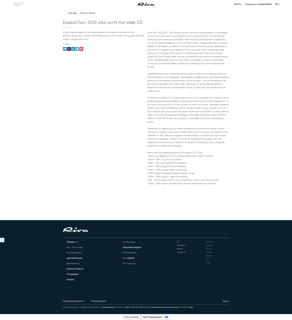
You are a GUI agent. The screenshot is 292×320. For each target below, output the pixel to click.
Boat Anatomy (72, 264)
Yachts (237, 4)
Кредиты (226, 301)
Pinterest (209, 256)
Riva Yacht (73, 13)
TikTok (208, 263)
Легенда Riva (72, 242)
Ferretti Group (69, 307)
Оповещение (181, 252)
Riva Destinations (74, 253)
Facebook (209, 242)
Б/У (178, 242)
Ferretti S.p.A (98, 307)
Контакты (70, 280)
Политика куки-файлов (98, 301)
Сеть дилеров (72, 274)
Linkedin (209, 252)
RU (277, 4)
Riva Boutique (129, 242)
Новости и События (87, 13)
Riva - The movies (74, 247)
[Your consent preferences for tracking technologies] (2, 240)
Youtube (209, 249)
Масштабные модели (132, 247)
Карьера (179, 249)
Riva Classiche (129, 264)
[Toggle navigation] (18, 4)
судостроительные (74, 258)
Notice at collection (131, 317)
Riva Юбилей (128, 258)
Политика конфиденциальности (73, 301)
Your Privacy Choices (152, 317)
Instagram (209, 245)
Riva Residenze (129, 253)
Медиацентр (181, 245)
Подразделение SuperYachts (258, 4)
